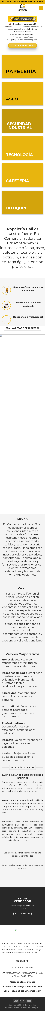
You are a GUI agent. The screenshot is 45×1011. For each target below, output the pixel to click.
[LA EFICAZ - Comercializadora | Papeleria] (23, 8)
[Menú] (3, 8)
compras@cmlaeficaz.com (26, 986)
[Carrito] (41, 8)
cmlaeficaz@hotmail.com (26, 991)
